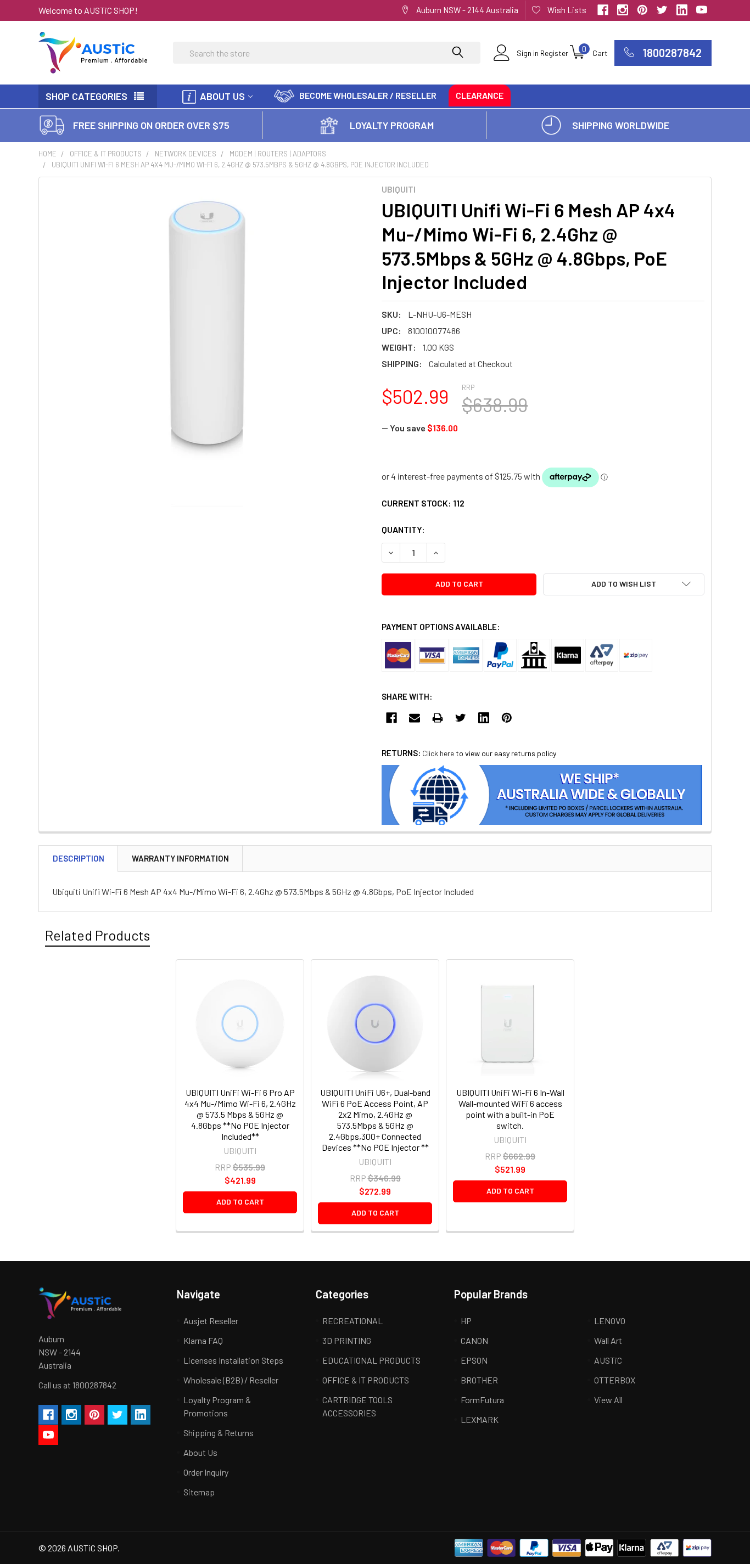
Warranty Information (180, 858)
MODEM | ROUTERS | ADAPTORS (278, 153)
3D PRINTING (346, 1340)
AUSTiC (608, 1360)
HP (466, 1320)
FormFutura (482, 1399)
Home (47, 153)
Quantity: (403, 529)
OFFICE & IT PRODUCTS (106, 153)
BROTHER (479, 1380)
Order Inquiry (205, 1472)
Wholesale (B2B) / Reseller (230, 1380)
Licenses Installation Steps (233, 1360)
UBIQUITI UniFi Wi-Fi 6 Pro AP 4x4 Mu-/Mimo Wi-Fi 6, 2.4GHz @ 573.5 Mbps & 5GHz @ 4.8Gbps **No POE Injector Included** (240, 1114)
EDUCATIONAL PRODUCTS (371, 1360)
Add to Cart (240, 1201)
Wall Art (608, 1340)
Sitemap (199, 1492)
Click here (438, 753)
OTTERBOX (614, 1380)
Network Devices (185, 153)
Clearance (479, 95)
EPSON (474, 1360)
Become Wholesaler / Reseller (367, 95)
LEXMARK (480, 1419)
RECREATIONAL (352, 1320)
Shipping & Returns (218, 1432)
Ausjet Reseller (210, 1320)
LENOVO (609, 1320)
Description (78, 858)
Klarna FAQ (203, 1340)
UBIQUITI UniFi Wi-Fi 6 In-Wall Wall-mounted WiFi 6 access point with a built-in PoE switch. (510, 1108)
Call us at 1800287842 (77, 1385)
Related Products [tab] (97, 935)
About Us (222, 96)
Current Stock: (423, 503)
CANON (474, 1340)
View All (608, 1399)
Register (554, 53)
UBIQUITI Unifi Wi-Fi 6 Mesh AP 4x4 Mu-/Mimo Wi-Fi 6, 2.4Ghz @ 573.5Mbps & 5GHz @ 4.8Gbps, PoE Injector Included (240, 164)
